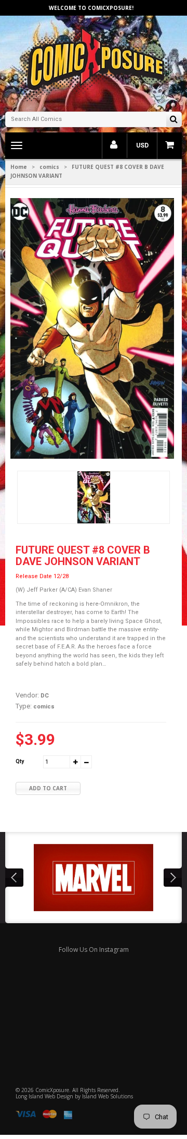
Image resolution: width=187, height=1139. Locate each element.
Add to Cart (48, 788)
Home (18, 166)
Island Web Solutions (107, 1096)
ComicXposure (52, 1090)
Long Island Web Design (44, 1096)
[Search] (173, 120)
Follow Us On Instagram (94, 949)
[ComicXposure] (93, 62)
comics (49, 166)
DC (45, 695)
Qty (20, 761)
